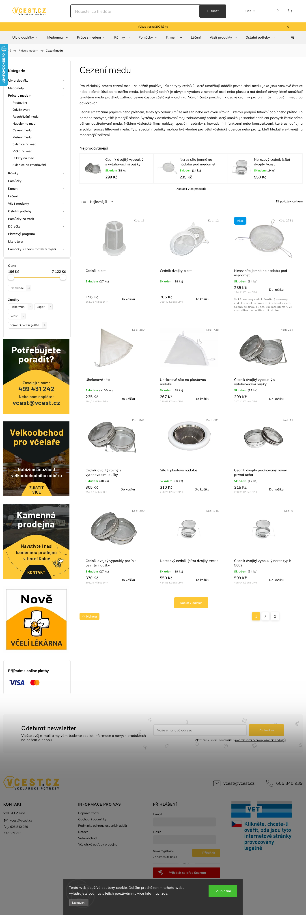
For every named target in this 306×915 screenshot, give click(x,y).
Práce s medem (19, 95)
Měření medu (22, 137)
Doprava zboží (88, 813)
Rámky (13, 173)
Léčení (13, 196)
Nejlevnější (98, 201)
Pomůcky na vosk (21, 219)
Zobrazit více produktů (191, 189)
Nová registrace (163, 851)
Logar (44, 306)
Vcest (17, 316)
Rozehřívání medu (26, 117)
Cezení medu (22, 130)
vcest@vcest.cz (238, 783)
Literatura (15, 241)
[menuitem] (25, 37)
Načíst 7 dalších (191, 603)
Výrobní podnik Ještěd (28, 325)
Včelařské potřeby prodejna (97, 844)
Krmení (13, 188)
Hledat (213, 11)
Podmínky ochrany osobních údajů (102, 826)
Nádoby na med (24, 123)
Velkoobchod (87, 838)
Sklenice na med (25, 144)
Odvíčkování (21, 110)
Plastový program (21, 234)
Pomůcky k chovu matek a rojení (32, 249)
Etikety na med (23, 158)
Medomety (16, 88)
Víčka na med (22, 151)
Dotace (83, 832)
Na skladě (20, 288)
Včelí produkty (18, 204)
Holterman (21, 306)
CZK (249, 11)
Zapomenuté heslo (165, 857)
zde (165, 893)
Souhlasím (223, 891)
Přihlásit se (266, 730)
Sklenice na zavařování (29, 165)
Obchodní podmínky (92, 819)
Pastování (20, 103)
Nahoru (91, 616)
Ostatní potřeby (20, 211)
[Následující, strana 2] (265, 616)
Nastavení (78, 902)
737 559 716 (12, 833)
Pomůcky (15, 181)
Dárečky (14, 226)
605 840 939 (289, 783)
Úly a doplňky (18, 80)
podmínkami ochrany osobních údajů (259, 740)
